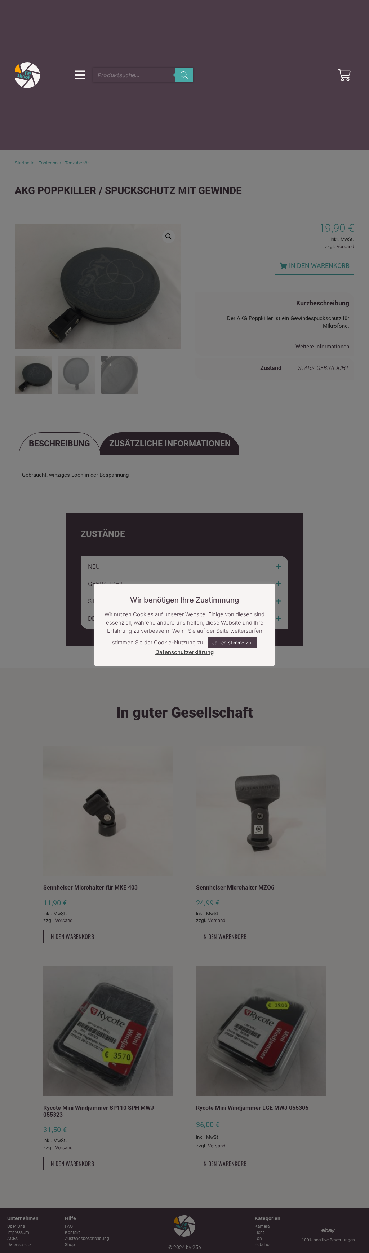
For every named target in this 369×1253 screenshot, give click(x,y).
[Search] (184, 75)
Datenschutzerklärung (184, 652)
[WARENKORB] (344, 75)
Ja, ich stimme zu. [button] (232, 642)
